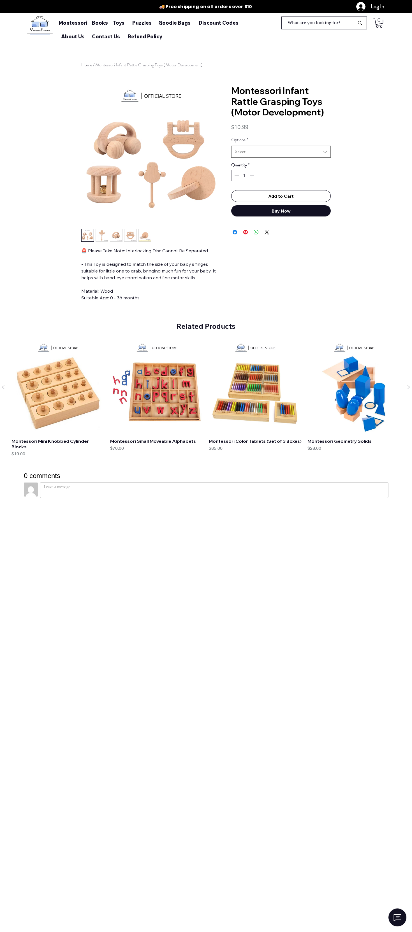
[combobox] (281, 152)
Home (86, 65)
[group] (206, 402)
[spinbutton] (244, 175)
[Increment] (252, 175)
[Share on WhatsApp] (256, 232)
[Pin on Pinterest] (245, 232)
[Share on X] (266, 232)
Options (239, 139)
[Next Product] (408, 387)
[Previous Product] (3, 387)
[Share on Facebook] (235, 232)
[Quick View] (58, 387)
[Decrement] (236, 175)
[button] (379, 23)
